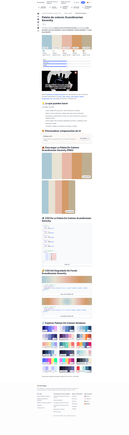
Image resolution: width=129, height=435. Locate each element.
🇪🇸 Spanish (87, 403)
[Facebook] (38, 13)
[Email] (38, 31)
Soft (51, 98)
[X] (38, 16)
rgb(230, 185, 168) (66, 55)
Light (72, 96)
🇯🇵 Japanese (87, 398)
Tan (54, 98)
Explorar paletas (68, 13)
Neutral (82, 96)
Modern (76, 96)
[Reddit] (38, 22)
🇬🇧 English (87, 396)
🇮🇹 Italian (86, 401)
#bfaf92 (84, 53)
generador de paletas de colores (56, 94)
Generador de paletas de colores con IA (51, 13)
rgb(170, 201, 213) (46, 55)
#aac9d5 (44, 53)
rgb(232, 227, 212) (56, 55)
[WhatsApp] (38, 25)
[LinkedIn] (38, 19)
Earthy (68, 96)
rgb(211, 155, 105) (76, 55)
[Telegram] (38, 28)
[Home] (41, 2)
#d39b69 (75, 53)
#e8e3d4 (55, 53)
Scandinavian (45, 98)
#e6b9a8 (65, 53)
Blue (60, 96)
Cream (64, 96)
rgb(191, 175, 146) (86, 55)
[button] (89, 2)
